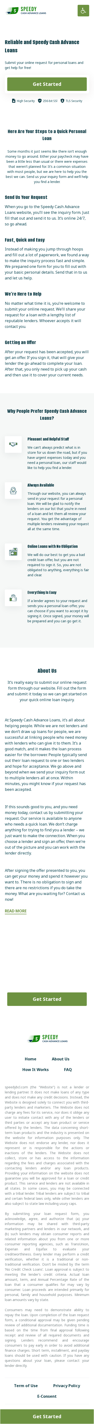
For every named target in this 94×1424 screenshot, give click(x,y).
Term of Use (26, 1385)
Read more (16, 911)
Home (30, 1059)
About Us (60, 1059)
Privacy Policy (66, 1385)
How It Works (35, 1069)
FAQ (68, 1069)
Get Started (47, 84)
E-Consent (47, 1396)
